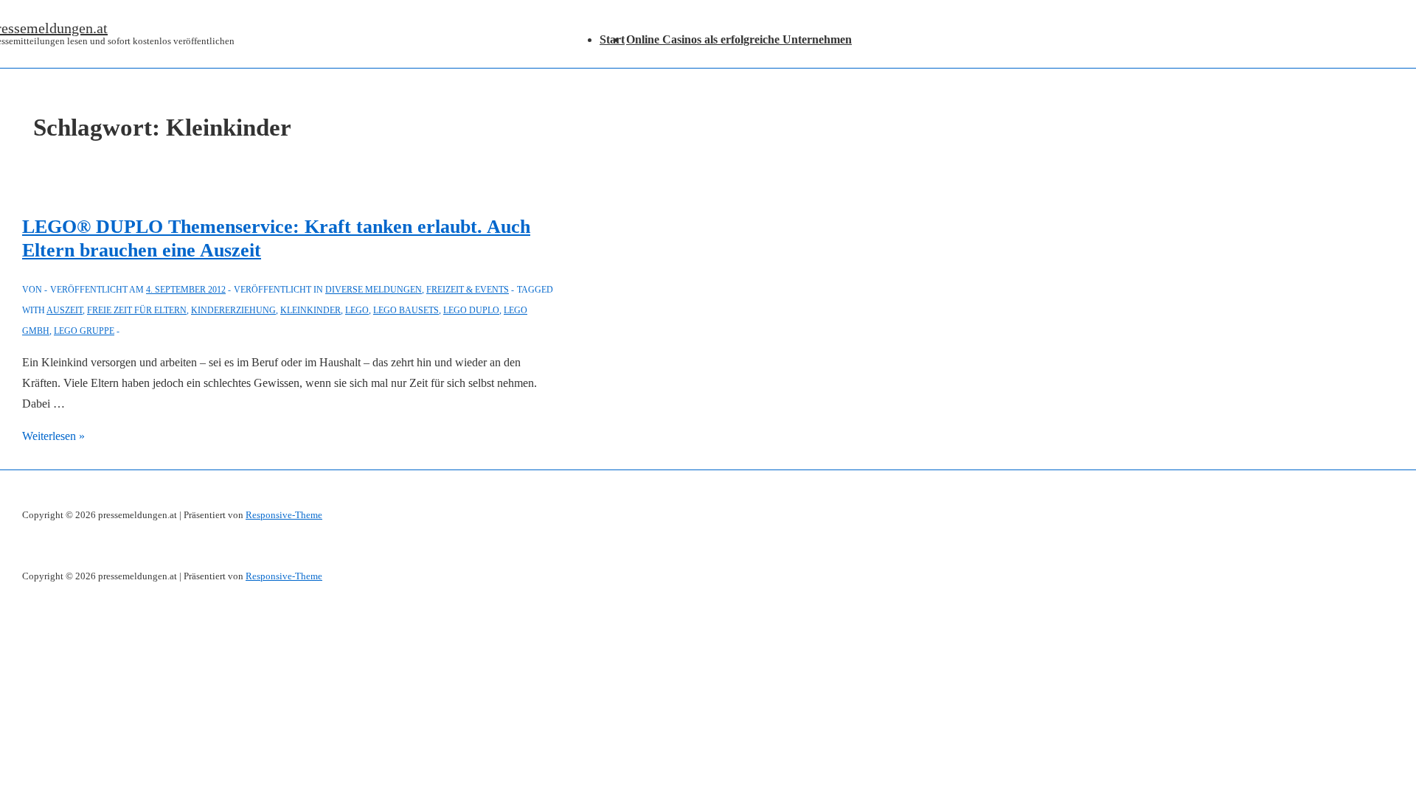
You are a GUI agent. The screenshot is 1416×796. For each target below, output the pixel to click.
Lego (357, 310)
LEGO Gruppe (84, 331)
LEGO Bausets (406, 310)
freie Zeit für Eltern (137, 310)
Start (612, 39)
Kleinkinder (310, 310)
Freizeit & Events (467, 289)
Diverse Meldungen (373, 289)
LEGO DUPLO (471, 310)
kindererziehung (233, 310)
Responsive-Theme (284, 514)
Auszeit (64, 310)
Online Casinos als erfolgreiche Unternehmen (739, 39)
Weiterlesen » (53, 436)
